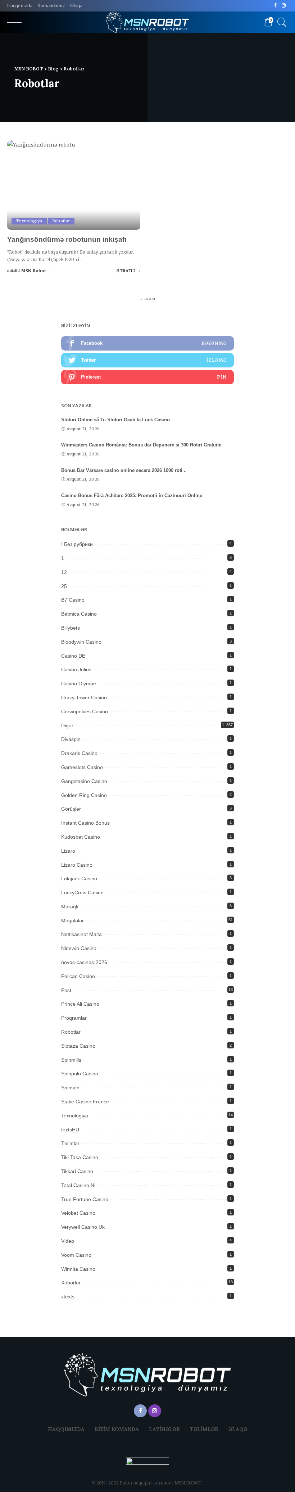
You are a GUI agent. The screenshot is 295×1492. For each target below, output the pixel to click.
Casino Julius (76, 669)
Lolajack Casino (79, 878)
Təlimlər (70, 1143)
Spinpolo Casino (79, 1073)
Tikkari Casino (77, 1171)
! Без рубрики (77, 544)
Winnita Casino (78, 1269)
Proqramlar (74, 1018)
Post (66, 990)
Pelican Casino (78, 976)
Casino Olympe (78, 683)
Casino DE (73, 656)
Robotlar (61, 220)
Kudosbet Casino (80, 837)
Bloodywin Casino (81, 642)
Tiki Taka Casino (79, 1157)
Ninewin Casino (78, 948)
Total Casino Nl (78, 1185)
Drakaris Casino (79, 753)
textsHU (70, 1129)
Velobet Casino (78, 1213)
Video (67, 1241)
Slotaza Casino (78, 1046)
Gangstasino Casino (84, 781)
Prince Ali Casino (80, 1004)
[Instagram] (284, 5)
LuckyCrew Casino (82, 892)
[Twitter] (147, 360)
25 (64, 586)
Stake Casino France (85, 1101)
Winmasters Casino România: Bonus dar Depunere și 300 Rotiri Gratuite (141, 445)
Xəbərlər (71, 1282)
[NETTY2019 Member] (147, 1467)
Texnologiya (29, 220)
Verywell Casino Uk (83, 1227)
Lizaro (68, 851)
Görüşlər (71, 809)
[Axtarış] (280, 22)
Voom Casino (76, 1255)
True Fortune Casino (84, 1199)
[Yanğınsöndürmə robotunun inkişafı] (73, 185)
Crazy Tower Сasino (84, 697)
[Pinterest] (147, 377)
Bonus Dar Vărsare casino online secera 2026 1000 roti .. (124, 470)
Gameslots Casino (82, 767)
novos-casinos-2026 (84, 962)
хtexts (67, 1296)
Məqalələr (72, 920)
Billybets (70, 628)
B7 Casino (73, 600)
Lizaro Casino (76, 865)
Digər (67, 725)
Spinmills (71, 1060)
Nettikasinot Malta (81, 934)
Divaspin (71, 739)
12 (64, 572)
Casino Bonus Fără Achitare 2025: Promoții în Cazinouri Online (131, 495)
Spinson (70, 1087)
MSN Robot (33, 271)
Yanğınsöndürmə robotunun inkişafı (66, 239)
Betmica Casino (79, 614)
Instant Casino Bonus (85, 823)
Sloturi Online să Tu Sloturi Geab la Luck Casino (115, 419)
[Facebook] (275, 5)
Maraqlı (69, 906)
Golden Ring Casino (84, 795)
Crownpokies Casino (84, 711)
